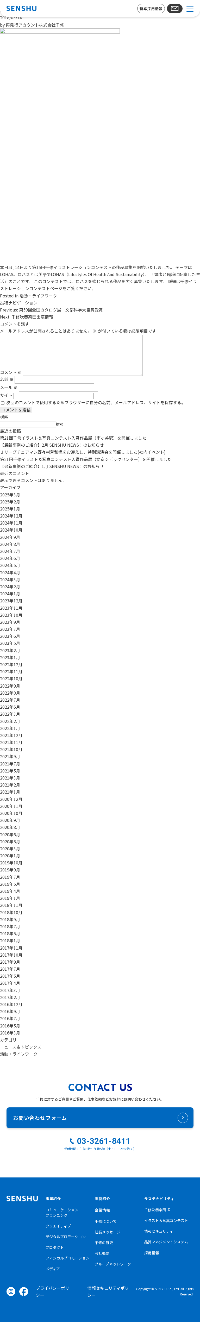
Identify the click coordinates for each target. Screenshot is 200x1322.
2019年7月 (10, 877)
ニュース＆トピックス (20, 1047)
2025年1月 (10, 509)
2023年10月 (11, 615)
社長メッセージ (107, 1231)
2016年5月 (10, 1025)
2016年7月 (10, 1018)
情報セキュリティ (158, 1231)
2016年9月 (10, 1011)
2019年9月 (10, 869)
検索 (4, 416)
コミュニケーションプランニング (62, 1212)
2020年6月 (10, 834)
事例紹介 (102, 1198)
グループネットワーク (113, 1264)
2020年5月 (10, 841)
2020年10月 (11, 813)
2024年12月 (11, 516)
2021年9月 (10, 756)
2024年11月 (11, 523)
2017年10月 (11, 955)
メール (9, 387)
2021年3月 (10, 778)
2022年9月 (10, 686)
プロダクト (55, 1247)
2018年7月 (10, 926)
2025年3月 (10, 494)
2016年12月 (11, 1004)
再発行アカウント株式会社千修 (35, 25)
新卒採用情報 (151, 8)
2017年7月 (10, 969)
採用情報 (151, 1252)
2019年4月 (10, 891)
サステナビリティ (159, 1198)
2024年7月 (10, 551)
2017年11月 (11, 948)
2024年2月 (10, 586)
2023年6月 (10, 636)
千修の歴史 (104, 1242)
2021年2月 (10, 785)
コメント (11, 372)
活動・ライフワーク (38, 295)
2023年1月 (10, 657)
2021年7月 (10, 763)
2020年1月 (10, 855)
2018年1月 (10, 940)
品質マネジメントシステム (166, 1241)
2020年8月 (10, 827)
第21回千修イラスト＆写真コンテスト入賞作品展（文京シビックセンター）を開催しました (85, 459)
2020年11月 (11, 806)
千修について (106, 1221)
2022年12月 (11, 664)
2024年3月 (10, 579)
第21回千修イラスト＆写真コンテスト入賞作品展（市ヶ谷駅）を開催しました (73, 438)
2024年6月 (10, 558)
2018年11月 (11, 905)
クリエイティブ (58, 1226)
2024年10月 (11, 530)
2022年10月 (11, 678)
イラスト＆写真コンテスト (166, 1220)
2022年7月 (10, 700)
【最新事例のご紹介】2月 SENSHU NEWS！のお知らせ (52, 445)
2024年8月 (10, 544)
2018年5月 (10, 933)
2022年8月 (10, 693)
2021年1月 (10, 792)
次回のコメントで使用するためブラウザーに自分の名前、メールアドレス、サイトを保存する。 (95, 402)
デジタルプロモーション (66, 1236)
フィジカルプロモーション (67, 1258)
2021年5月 (10, 771)
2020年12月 (11, 799)
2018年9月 (10, 919)
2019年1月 (10, 898)
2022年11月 (11, 671)
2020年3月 (10, 848)
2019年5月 (10, 884)
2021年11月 (11, 742)
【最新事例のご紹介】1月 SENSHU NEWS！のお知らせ (52, 466)
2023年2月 (10, 650)
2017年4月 (10, 983)
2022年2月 (10, 721)
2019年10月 (11, 862)
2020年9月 (10, 820)
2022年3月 (10, 714)
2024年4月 (10, 572)
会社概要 (102, 1253)
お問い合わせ (175, 8)
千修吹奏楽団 (155, 1209)
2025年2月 (10, 501)
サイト (6, 395)
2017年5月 (10, 976)
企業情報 (102, 1210)
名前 (7, 379)
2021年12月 (11, 735)
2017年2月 (10, 997)
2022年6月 (10, 707)
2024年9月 (10, 537)
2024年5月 (10, 565)
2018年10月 (11, 912)
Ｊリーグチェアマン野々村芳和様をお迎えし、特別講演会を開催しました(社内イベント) (83, 452)
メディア (53, 1268)
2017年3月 (10, 990)
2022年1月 (10, 728)
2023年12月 (11, 600)
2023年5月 (10, 643)
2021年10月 (11, 749)
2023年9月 (10, 622)
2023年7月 (10, 629)
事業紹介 (53, 1198)
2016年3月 (10, 1033)
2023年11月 (11, 608)
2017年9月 (10, 962)
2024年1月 (10, 593)
